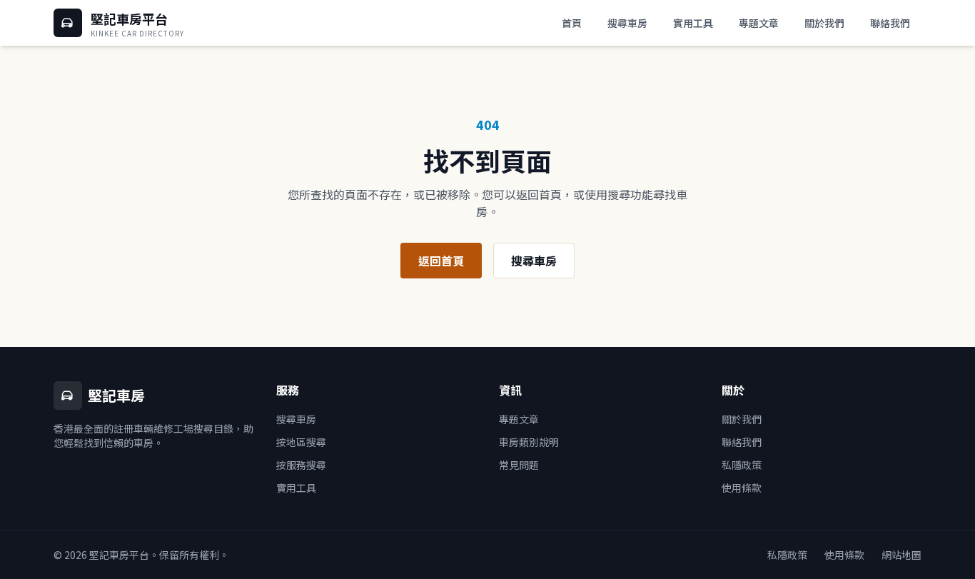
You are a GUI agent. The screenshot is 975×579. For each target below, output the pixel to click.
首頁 (572, 23)
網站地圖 (901, 555)
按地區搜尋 (301, 442)
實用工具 (693, 23)
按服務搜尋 (301, 465)
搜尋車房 (627, 23)
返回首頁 (441, 260)
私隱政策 (742, 465)
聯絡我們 (890, 23)
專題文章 (759, 23)
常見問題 (519, 465)
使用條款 (742, 487)
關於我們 (824, 23)
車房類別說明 (529, 442)
